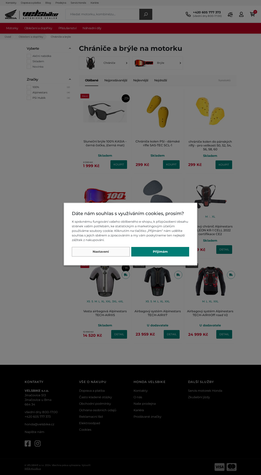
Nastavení (101, 251)
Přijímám (160, 251)
